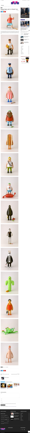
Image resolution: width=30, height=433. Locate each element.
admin (21, 30)
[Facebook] (1, 0)
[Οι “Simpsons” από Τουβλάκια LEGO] (10, 385)
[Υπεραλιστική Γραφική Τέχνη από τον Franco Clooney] (12, 417)
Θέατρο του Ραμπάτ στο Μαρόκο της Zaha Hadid (5, 374)
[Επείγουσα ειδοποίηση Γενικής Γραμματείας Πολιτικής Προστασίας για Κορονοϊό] (22, 34)
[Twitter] (24, 429)
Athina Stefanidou (3, 10)
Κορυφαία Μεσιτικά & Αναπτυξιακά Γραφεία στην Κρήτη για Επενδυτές (24, 16)
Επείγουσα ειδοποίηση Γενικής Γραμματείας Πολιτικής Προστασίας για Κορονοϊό (26, 34)
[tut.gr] (15, 2)
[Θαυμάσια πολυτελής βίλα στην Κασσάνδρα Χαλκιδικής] (22, 37)
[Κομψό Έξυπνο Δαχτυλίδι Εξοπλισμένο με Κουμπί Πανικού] (12, 414)
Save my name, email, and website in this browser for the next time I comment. (8, 403)
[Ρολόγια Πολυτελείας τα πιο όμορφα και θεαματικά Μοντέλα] (12, 419)
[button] (28, 5)
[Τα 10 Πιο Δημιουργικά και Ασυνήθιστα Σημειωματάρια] (22, 43)
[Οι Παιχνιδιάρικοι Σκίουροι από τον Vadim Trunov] (22, 40)
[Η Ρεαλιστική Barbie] (16, 384)
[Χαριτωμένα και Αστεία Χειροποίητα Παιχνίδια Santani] (3, 385)
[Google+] (22, 429)
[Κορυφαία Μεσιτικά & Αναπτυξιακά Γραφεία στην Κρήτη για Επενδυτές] (25, 13)
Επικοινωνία (28, 0)
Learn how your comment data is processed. (12, 406)
